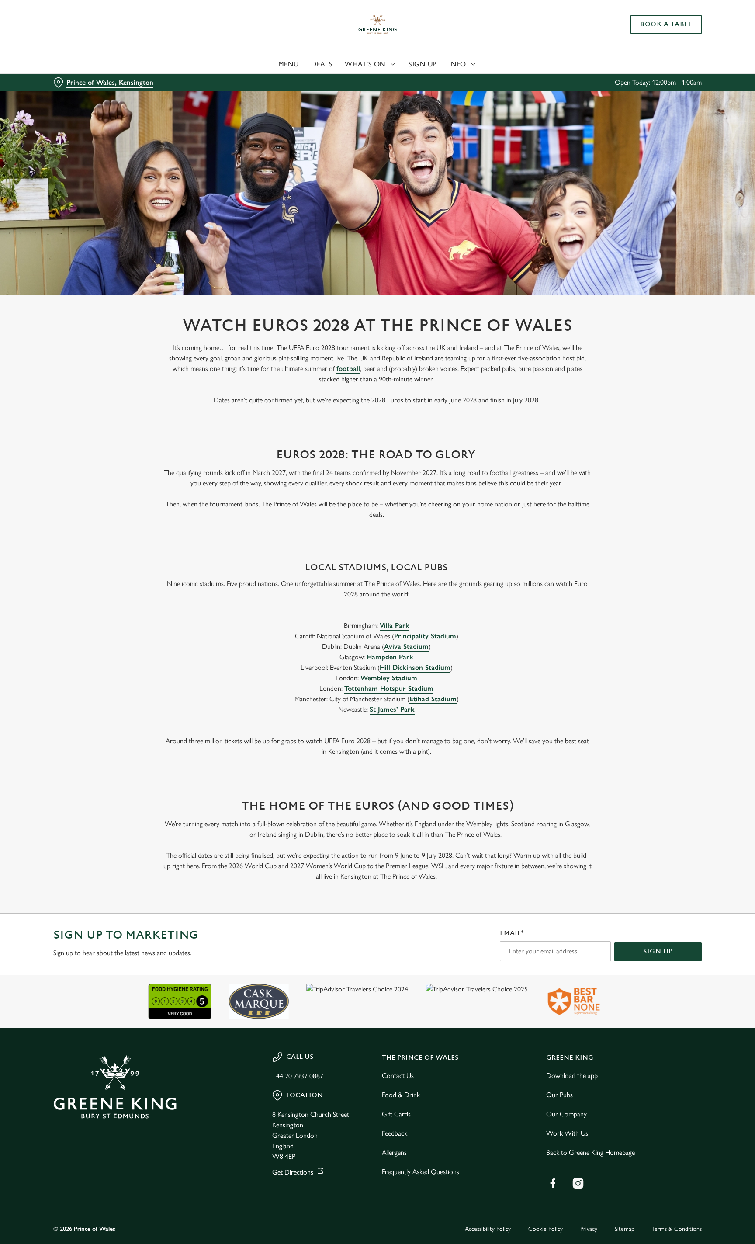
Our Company (566, 1114)
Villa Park (394, 625)
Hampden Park (390, 657)
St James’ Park (392, 709)
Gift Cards (396, 1114)
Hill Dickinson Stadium (415, 667)
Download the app (572, 1075)
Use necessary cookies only (664, 51)
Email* (512, 933)
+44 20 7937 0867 (297, 1076)
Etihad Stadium (433, 699)
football (348, 368)
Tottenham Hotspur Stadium (388, 688)
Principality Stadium (425, 636)
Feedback (394, 1133)
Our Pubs (559, 1095)
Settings (465, 81)
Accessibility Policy (488, 1229)
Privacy (588, 1229)
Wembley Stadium (388, 678)
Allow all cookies (664, 23)
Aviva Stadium (406, 646)
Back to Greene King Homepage (590, 1152)
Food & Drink (401, 1095)
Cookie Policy (545, 1229)
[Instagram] (578, 1183)
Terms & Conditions (677, 1229)
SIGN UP (658, 951)
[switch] (268, 81)
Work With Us (567, 1133)
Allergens (394, 1152)
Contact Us (398, 1075)
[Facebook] (552, 1183)
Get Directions (292, 1172)
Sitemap (624, 1229)
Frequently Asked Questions (420, 1172)
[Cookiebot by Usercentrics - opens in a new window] (74, 81)
